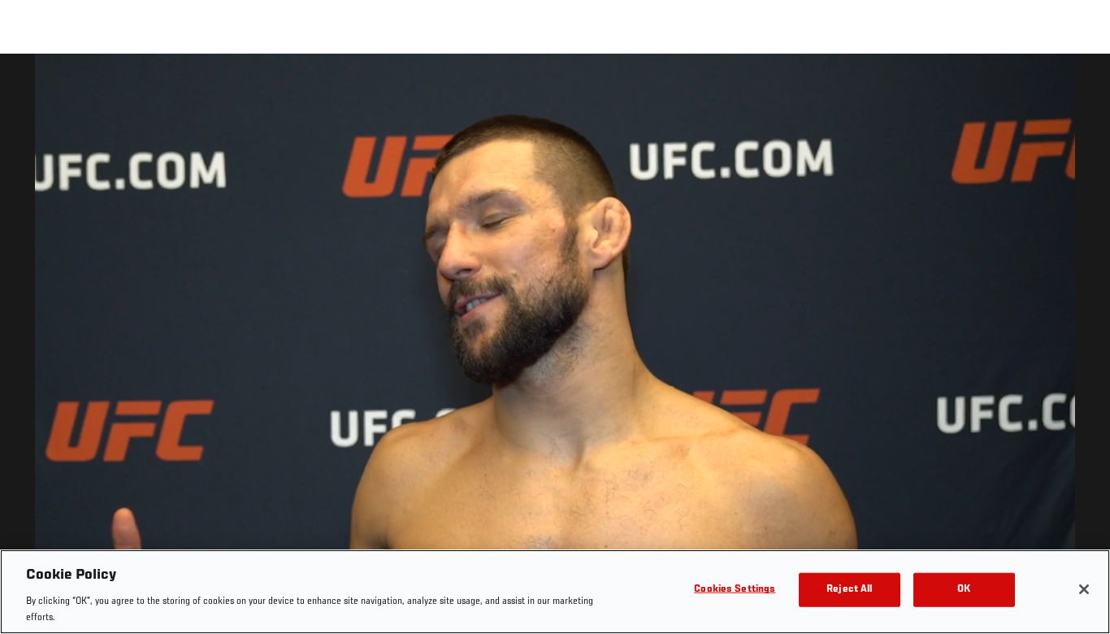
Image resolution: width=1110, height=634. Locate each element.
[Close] (1084, 589)
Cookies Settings (734, 589)
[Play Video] (555, 346)
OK (963, 589)
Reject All (849, 589)
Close (1079, 86)
